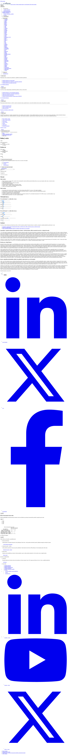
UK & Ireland (6, 67)
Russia (5, 55)
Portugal (5, 53)
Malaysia (5, 45)
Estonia (5, 31)
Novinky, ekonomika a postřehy (9, 569)
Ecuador (5, 30)
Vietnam (5, 70)
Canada (5, 25)
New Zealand (6, 48)
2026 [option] (3, 522)
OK (4, 174)
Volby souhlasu (4, 753)
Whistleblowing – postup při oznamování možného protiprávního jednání (13, 752)
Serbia (5, 56)
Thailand (5, 65)
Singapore (6, 57)
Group (5, 36)
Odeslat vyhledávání (14, 132)
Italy (5, 41)
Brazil (5, 23)
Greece (5, 35)
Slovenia (5, 59)
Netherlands (6, 47)
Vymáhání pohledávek (7, 568)
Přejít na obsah (2, 1)
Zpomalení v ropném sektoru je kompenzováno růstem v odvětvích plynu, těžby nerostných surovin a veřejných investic (21, 226)
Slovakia (5, 58)
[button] (5, 8)
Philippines (6, 51)
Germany (5, 34)
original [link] (26, 160)
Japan (5, 42)
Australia (5, 20)
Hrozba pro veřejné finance (6, 227)
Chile (5, 26)
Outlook (4, 163)
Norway (5, 49)
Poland (5, 52)
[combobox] (1, 170)
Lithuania (5, 44)
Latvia (5, 43)
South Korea (6, 61)
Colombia (5, 28)
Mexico (5, 46)
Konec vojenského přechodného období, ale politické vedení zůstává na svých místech (16, 228)
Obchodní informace (7, 566)
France (5, 33)
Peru (5, 50)
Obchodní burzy (6, 162)
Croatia (5, 29)
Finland (5, 32)
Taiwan (5, 64)
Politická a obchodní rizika (8, 567)
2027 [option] (3, 523)
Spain (5, 62)
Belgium (5, 22)
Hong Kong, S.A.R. (7, 37)
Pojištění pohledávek (7, 565)
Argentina (6, 19)
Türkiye (5, 66)
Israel (5, 40)
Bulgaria (5, 24)
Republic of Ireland (7, 54)
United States (6, 69)
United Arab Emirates (7, 68)
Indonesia (5, 39)
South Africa (6, 60)
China (5, 27)
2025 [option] (3, 521)
